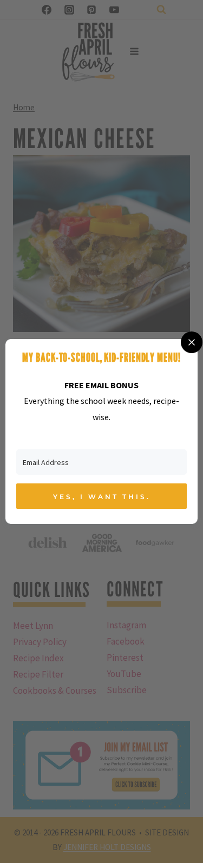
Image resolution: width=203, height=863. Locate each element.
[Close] (191, 342)
